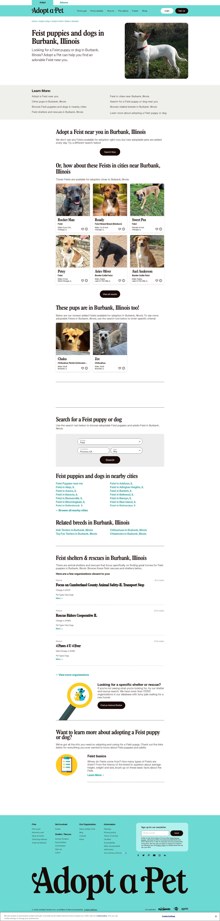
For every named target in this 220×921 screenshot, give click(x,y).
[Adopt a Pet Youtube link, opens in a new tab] (154, 855)
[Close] (216, 916)
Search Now (110, 152)
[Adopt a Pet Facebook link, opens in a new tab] (138, 855)
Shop (144, 11)
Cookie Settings (90, 910)
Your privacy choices (113, 853)
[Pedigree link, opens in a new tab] (176, 909)
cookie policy (101, 916)
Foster (135, 11)
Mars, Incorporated (112, 846)
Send (176, 833)
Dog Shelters (60, 842)
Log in (57, 852)
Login (167, 11)
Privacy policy (110, 832)
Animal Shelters (62, 839)
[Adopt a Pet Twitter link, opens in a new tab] (144, 855)
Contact (82, 836)
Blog (81, 832)
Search (110, 459)
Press (81, 839)
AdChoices (108, 849)
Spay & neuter (38, 836)
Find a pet (36, 829)
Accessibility (109, 843)
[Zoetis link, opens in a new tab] (184, 909)
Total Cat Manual (39, 843)
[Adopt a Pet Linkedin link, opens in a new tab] (165, 855)
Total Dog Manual (39, 839)
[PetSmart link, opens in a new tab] (164, 908)
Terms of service (111, 836)
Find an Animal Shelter (111, 705)
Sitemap (107, 829)
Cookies (107, 839)
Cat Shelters (60, 846)
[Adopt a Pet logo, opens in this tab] (110, 885)
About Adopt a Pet (87, 829)
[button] (82, 229)
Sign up (181, 11)
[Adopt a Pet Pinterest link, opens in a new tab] (149, 855)
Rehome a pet (38, 832)
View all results (110, 294)
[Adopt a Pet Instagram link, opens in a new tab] (160, 855)
